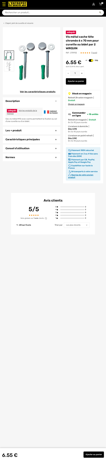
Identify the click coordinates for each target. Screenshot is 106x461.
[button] (72, 206)
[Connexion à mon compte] (93, 4)
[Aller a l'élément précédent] (9, 48)
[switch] (91, 60)
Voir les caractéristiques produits (37, 91)
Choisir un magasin (76, 104)
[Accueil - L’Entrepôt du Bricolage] (17, 4)
